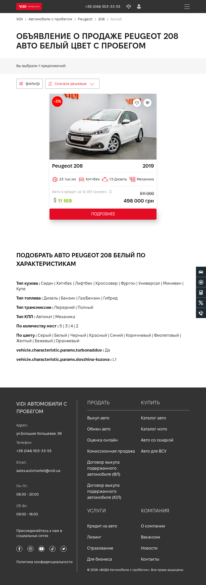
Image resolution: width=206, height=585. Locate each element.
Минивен (172, 283)
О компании (153, 526)
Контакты (150, 559)
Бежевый (44, 341)
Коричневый (138, 335)
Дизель (51, 298)
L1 (114, 359)
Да (107, 350)
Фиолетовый (166, 335)
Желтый (24, 341)
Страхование (100, 548)
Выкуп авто (98, 418)
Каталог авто (153, 418)
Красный (98, 335)
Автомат (44, 317)
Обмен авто (99, 429)
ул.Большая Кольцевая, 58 (39, 433)
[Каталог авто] (201, 272)
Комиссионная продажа (111, 451)
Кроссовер (106, 283)
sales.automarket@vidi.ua (38, 471)
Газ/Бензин (89, 298)
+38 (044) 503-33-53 (34, 451)
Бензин (68, 298)
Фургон (128, 283)
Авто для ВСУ (154, 451)
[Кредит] (201, 303)
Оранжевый (67, 341)
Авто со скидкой (157, 440)
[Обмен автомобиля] (201, 282)
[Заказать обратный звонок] (201, 313)
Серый (44, 335)
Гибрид (110, 298)
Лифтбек (83, 283)
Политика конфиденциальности (44, 562)
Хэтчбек (64, 283)
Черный (78, 335)
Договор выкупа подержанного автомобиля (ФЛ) (103, 468)
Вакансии (150, 537)
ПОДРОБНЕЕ (103, 214)
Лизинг (94, 537)
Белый (60, 335)
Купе (21, 289)
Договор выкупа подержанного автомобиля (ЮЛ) (104, 491)
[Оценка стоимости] (201, 292)
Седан (47, 283)
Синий (116, 335)
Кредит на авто (102, 526)
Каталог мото (154, 429)
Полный (85, 307)
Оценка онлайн (102, 440)
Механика (65, 317)
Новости (149, 548)
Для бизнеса (99, 559)
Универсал (149, 283)
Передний (64, 307)
